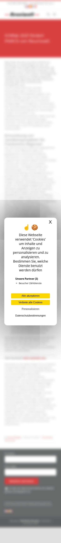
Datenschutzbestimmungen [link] (30, 315)
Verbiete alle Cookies (30, 302)
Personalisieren (30, 309)
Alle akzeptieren (31, 295)
